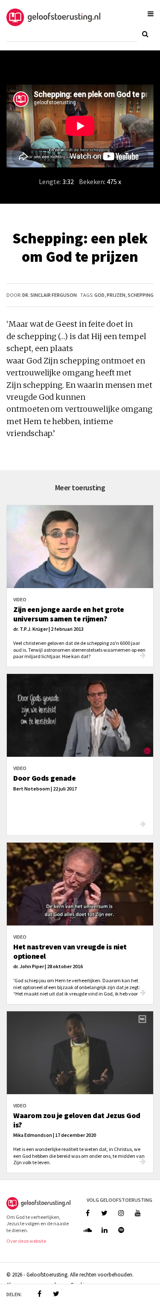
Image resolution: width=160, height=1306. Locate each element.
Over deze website (26, 1241)
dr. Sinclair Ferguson (49, 295)
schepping (141, 295)
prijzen (116, 295)
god (99, 295)
